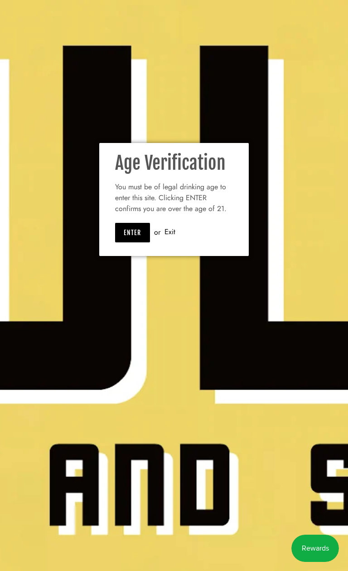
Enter (132, 232)
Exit (169, 232)
